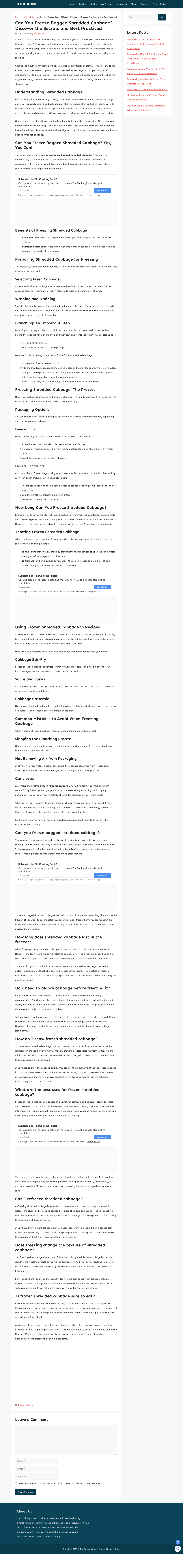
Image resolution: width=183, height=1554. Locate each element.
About (134, 4)
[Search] (162, 17)
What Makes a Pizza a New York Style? (147, 89)
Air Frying (106, 4)
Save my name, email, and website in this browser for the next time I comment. (60, 1483)
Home (71, 4)
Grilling (93, 4)
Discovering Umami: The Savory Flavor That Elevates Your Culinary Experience (147, 59)
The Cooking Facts (88, 1549)
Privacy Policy (159, 4)
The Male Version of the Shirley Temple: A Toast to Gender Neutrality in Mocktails (147, 44)
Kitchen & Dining (30, 17)
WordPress (115, 1549)
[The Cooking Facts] (26, 4)
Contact (144, 4)
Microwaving (121, 4)
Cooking (82, 4)
